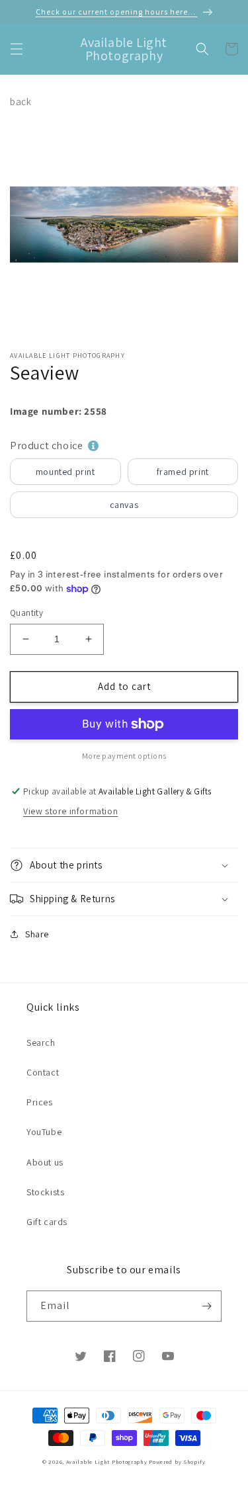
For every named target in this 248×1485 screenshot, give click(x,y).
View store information (70, 811)
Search (41, 1042)
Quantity (26, 612)
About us (44, 1162)
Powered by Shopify (177, 1461)
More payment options (124, 756)
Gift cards (46, 1222)
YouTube (44, 1132)
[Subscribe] (206, 1306)
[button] (16, 49)
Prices (39, 1102)
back (20, 101)
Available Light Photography (106, 1461)
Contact (42, 1072)
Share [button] (37, 934)
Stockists (45, 1192)
